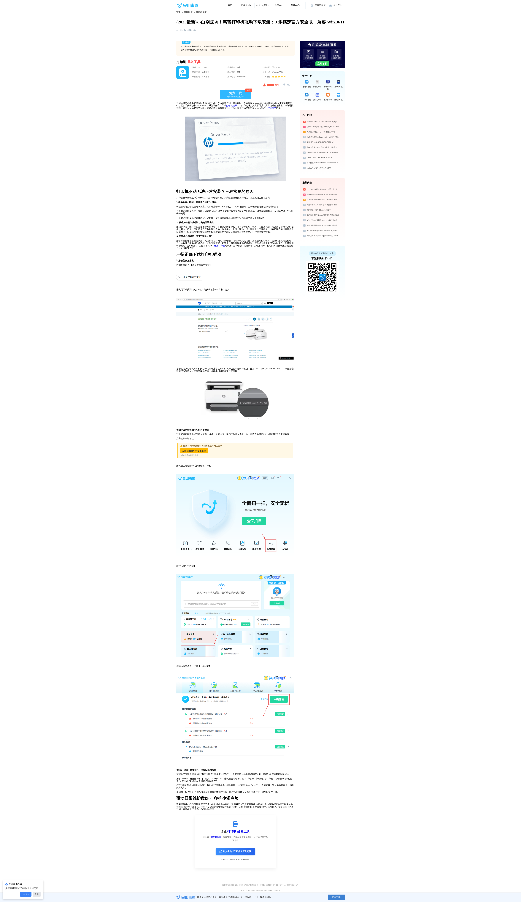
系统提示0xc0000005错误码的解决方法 (321, 142)
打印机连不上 (232, 105)
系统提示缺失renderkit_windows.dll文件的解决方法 (324, 137)
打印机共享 (199, 430)
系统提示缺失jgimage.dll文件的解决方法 (321, 132)
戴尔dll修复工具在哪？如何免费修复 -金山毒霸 (324, 205)
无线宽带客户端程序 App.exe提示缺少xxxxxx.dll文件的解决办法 (324, 236)
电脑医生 (188, 12)
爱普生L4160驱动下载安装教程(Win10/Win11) (323, 127)
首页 (230, 5)
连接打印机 (219, 245)
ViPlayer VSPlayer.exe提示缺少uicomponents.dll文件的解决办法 (324, 230)
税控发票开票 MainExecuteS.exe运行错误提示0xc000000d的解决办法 (324, 225)
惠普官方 (185, 260)
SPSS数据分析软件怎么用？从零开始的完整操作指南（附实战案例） (324, 194)
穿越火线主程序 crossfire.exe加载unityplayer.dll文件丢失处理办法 (324, 122)
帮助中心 (295, 5)
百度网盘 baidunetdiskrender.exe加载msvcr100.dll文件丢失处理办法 (324, 163)
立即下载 (322, 63)
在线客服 (277, 891)
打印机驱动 (270, 108)
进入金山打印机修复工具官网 (237, 851)
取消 (37, 894)
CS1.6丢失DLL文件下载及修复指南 (319, 158)
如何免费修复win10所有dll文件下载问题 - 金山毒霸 (324, 147)
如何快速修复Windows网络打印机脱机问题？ (323, 215)
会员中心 (279, 5)
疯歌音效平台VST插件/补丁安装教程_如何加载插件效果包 (324, 200)
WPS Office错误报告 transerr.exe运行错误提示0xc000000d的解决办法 (324, 220)
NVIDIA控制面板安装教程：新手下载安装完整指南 (324, 189)
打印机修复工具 (238, 831)
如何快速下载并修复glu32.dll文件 (319, 210)
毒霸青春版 (320, 5)
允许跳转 (25, 894)
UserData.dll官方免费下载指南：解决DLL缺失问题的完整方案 (324, 152)
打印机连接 (216, 837)
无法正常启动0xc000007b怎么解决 (319, 168)
